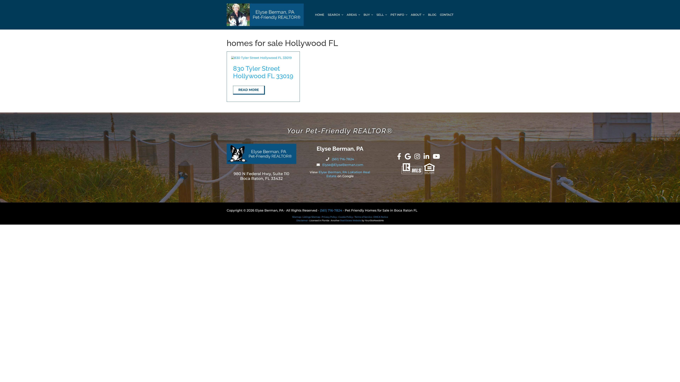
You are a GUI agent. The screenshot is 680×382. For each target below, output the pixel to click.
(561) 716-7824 (342, 159)
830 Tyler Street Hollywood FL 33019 (263, 72)
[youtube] (436, 156)
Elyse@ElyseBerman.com (342, 165)
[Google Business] (408, 156)
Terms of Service (363, 217)
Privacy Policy (329, 217)
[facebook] (399, 156)
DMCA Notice (380, 217)
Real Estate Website (350, 220)
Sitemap (296, 217)
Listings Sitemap (311, 217)
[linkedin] (426, 156)
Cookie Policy (345, 217)
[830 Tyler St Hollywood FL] (261, 58)
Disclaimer (302, 220)
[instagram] (417, 156)
